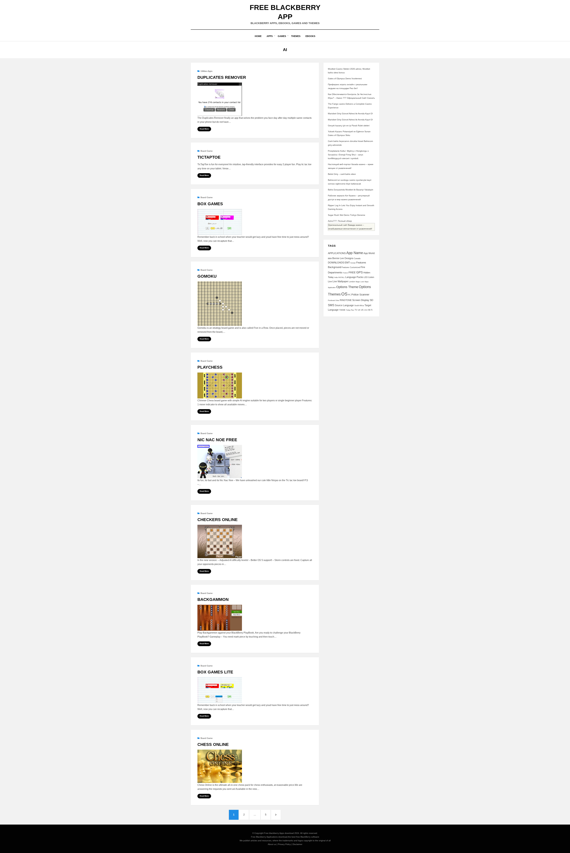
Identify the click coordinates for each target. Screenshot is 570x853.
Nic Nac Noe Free (217, 439)
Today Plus (350, 310)
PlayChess (210, 367)
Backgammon (213, 599)
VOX (366, 310)
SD (371, 300)
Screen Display (360, 300)
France (345, 273)
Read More (204, 129)
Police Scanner (360, 294)
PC (349, 295)
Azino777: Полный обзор (340, 221)
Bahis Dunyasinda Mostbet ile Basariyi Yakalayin (350, 189)
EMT (347, 262)
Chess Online (213, 744)
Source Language (344, 305)
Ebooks (310, 36)
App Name (354, 253)
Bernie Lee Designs (342, 258)
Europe (353, 263)
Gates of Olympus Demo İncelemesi (345, 78)
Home (258, 36)
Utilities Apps (206, 71)
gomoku (207, 276)
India (336, 277)
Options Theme (347, 287)
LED (366, 277)
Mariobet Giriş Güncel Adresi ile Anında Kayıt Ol (350, 113)
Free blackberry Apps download (279, 833)
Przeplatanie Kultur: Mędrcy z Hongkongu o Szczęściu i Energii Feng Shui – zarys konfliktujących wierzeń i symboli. (348, 155)
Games (282, 36)
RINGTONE (346, 300)
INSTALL (341, 277)
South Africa (359, 306)
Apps (270, 36)
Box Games (210, 204)
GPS (359, 272)
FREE (352, 272)
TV (356, 310)
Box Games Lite (215, 672)
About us (272, 844)
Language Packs (354, 277)
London (352, 282)
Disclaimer (297, 844)
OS (344, 293)
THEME (342, 310)
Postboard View (333, 300)
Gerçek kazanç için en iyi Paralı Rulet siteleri (348, 125)
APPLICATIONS (337, 253)
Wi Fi (370, 310)
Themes (295, 36)
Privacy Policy (284, 844)
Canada (357, 258)
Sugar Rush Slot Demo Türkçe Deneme (346, 215)
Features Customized (351, 267)
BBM (330, 258)
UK (359, 310)
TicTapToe (209, 157)
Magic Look (360, 282)
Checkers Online (217, 519)
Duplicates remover (221, 77)
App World (369, 253)
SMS (331, 305)
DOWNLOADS (336, 262)
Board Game (207, 151)
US (362, 310)
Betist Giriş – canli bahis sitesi (342, 174)
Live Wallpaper (340, 281)
